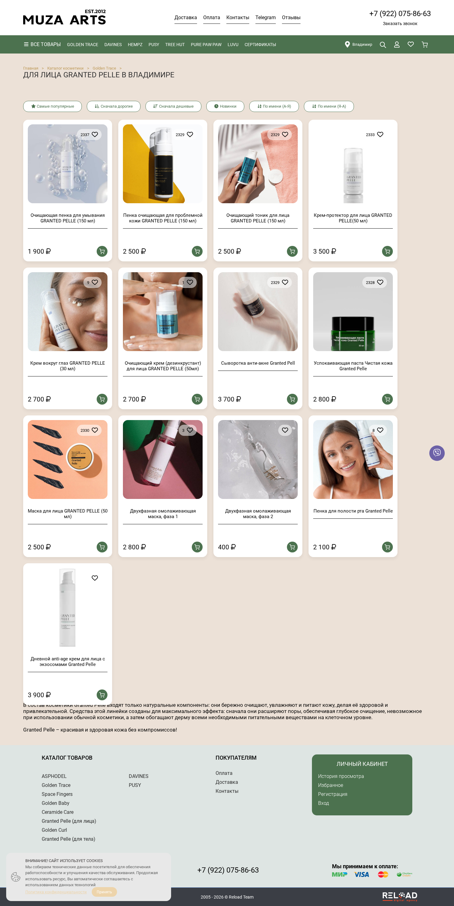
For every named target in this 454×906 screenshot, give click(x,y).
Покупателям (236, 757)
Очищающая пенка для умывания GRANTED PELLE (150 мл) (68, 218)
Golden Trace (104, 68)
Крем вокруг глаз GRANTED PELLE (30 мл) (67, 365)
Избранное (330, 785)
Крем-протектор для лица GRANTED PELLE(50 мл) (353, 218)
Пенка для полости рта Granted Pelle (353, 511)
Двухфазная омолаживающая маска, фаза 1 (163, 513)
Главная (30, 68)
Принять (104, 892)
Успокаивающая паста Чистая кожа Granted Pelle (353, 365)
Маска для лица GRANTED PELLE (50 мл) (67, 513)
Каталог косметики (65, 68)
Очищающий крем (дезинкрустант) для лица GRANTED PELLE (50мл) (163, 365)
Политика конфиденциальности (56, 892)
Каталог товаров (67, 757)
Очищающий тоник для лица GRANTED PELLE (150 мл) (257, 218)
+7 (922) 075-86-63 (400, 13)
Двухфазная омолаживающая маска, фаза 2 (258, 513)
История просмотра (341, 776)
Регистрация (332, 794)
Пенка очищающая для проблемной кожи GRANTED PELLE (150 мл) (163, 218)
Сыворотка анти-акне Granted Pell (258, 363)
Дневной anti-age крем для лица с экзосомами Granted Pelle (68, 661)
